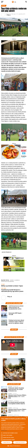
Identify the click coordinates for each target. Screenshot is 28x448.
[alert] (14, 432)
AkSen (12, 280)
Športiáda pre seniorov (8, 281)
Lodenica (17, 280)
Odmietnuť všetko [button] (19, 442)
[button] (14, 445)
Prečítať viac (4, 430)
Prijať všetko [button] (6, 442)
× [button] (26, 417)
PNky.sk (9, 15)
